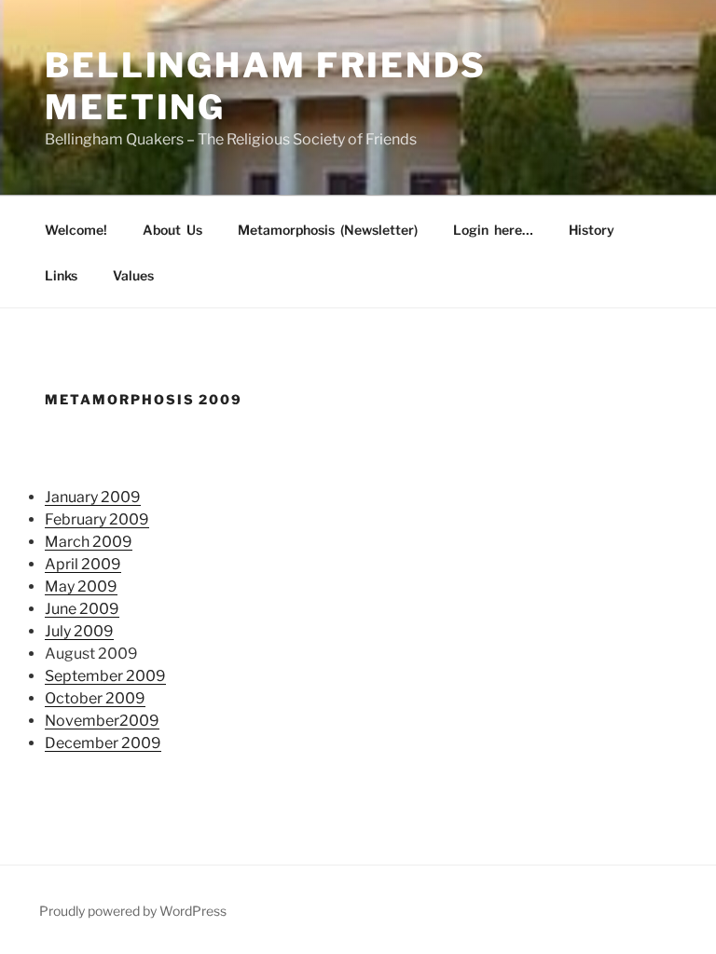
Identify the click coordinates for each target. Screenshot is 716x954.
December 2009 (103, 743)
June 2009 (82, 609)
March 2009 (88, 542)
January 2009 (93, 497)
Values (133, 275)
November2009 (102, 720)
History (591, 230)
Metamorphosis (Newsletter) (328, 230)
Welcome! (76, 230)
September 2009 (105, 676)
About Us (172, 230)
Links (61, 275)
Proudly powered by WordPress (133, 911)
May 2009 (81, 586)
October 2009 (95, 698)
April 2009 (83, 564)
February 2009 (97, 519)
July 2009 (79, 631)
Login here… (493, 230)
